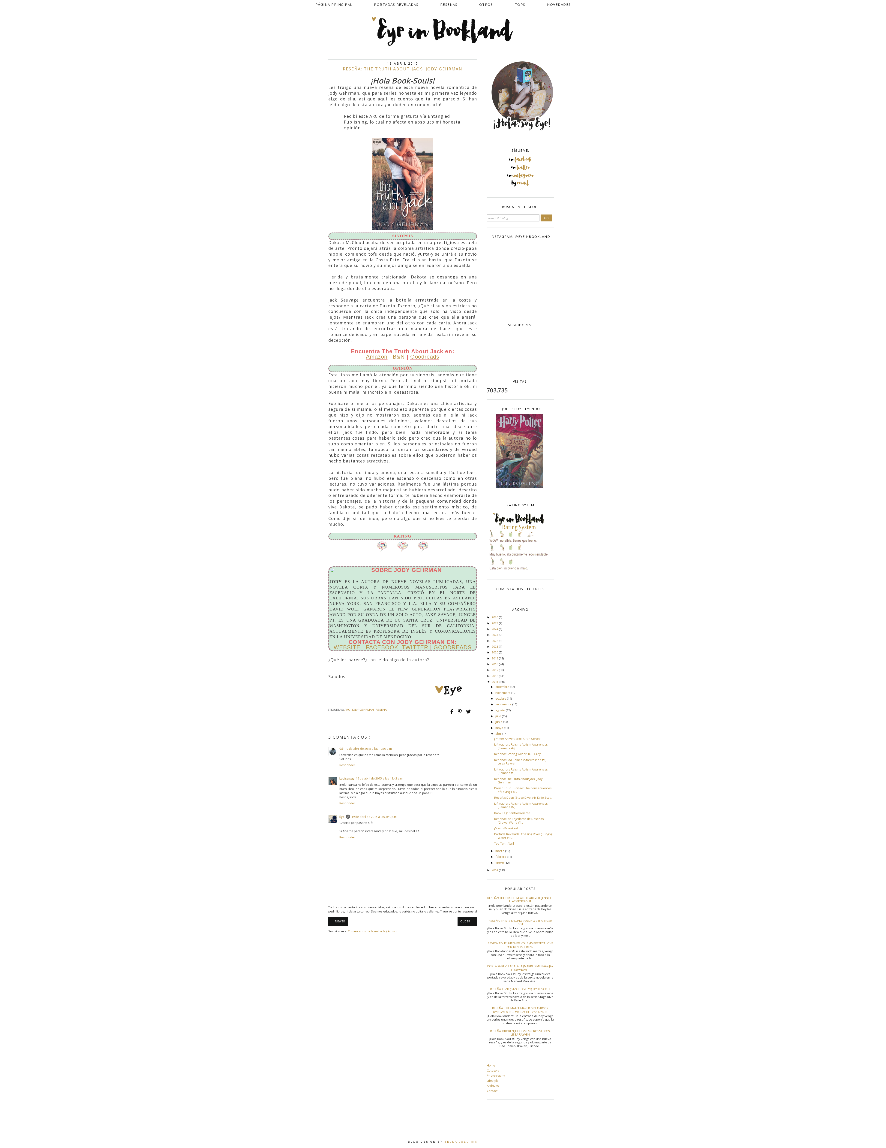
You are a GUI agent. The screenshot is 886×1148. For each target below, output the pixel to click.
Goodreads (424, 356)
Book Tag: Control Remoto (512, 813)
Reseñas (449, 4)
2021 (495, 646)
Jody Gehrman (363, 709)
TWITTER (415, 647)
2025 (495, 623)
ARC (347, 709)
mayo (499, 728)
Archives (493, 1086)
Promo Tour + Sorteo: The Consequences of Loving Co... (523, 790)
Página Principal (333, 4)
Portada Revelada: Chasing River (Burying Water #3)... (523, 836)
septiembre (503, 704)
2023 (495, 635)
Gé (341, 748)
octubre (501, 698)
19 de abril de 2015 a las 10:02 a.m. (368, 748)
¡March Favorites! (506, 828)
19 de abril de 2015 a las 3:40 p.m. (374, 817)
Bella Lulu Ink (461, 1141)
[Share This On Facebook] (452, 714)
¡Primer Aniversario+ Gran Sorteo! (517, 739)
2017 (495, 670)
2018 (495, 664)
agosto (500, 710)
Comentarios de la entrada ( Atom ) (372, 931)
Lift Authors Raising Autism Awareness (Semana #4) (521, 746)
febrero (501, 857)
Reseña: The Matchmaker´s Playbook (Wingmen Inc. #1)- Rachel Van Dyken (520, 1010)
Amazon (376, 356)
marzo (500, 851)
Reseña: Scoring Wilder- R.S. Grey (517, 754)
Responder (347, 765)
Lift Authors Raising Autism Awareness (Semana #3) (521, 771)
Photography (496, 1075)
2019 (495, 658)
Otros (486, 4)
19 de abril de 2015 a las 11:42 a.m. (379, 778)
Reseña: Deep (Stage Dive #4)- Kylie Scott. (523, 797)
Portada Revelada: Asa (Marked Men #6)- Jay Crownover (520, 968)
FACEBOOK (382, 647)
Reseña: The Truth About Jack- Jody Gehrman (518, 781)
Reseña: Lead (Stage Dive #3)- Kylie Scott (520, 989)
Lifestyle (493, 1081)
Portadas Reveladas (396, 4)
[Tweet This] (468, 714)
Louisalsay (346, 778)
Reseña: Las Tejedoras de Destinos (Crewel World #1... (519, 821)
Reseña (381, 709)
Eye (341, 817)
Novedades (559, 4)
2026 (495, 617)
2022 (495, 641)
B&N (399, 356)
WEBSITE (347, 647)
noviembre (503, 693)
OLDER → (467, 921)
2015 (495, 682)
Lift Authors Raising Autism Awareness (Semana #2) (521, 805)
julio (498, 716)
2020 (495, 652)
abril (498, 733)
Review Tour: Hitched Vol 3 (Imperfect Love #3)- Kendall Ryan (520, 945)
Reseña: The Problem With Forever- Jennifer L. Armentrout (520, 899)
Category (493, 1070)
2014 (495, 870)
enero (500, 863)
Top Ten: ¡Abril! (504, 843)
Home (491, 1065)
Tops (520, 4)
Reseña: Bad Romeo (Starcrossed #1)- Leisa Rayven (520, 762)
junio (499, 722)
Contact (492, 1091)
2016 (495, 676)
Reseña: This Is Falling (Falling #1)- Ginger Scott (520, 922)
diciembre (502, 687)
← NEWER (338, 921)
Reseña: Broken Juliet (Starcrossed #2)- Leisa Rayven (520, 1033)
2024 (495, 629)
